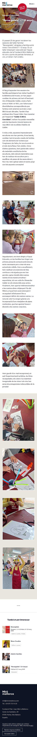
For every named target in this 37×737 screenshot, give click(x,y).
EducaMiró (15, 15)
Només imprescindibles (12, 730)
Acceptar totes (9, 733)
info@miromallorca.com (10, 701)
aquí (31, 725)
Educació (6, 15)
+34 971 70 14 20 (11, 703)
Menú (31, 4)
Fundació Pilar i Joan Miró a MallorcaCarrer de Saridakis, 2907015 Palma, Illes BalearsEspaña (15, 713)
